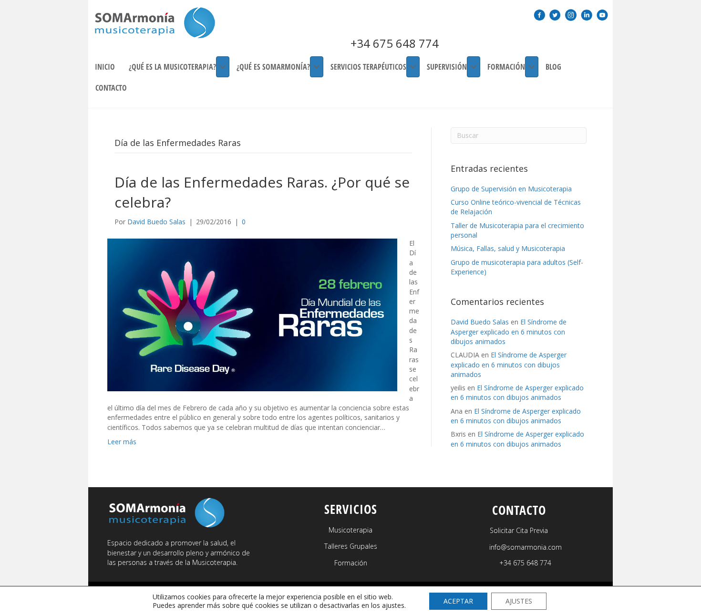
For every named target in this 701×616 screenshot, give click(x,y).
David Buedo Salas (480, 321)
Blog (553, 67)
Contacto (111, 88)
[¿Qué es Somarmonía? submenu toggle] (316, 66)
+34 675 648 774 (394, 43)
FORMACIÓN (506, 67)
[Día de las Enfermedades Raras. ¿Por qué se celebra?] (252, 314)
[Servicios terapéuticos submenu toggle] (413, 66)
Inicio (105, 67)
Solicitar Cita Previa (519, 530)
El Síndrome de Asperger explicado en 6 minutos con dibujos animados (509, 331)
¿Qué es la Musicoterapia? (172, 67)
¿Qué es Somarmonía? (273, 67)
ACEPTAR (458, 601)
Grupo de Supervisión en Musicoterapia (511, 188)
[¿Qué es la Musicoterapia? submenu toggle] (222, 66)
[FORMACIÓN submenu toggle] (531, 66)
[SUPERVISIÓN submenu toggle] (473, 66)
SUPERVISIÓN (447, 67)
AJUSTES (518, 601)
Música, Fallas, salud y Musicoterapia (508, 248)
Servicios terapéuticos (368, 67)
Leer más (121, 441)
